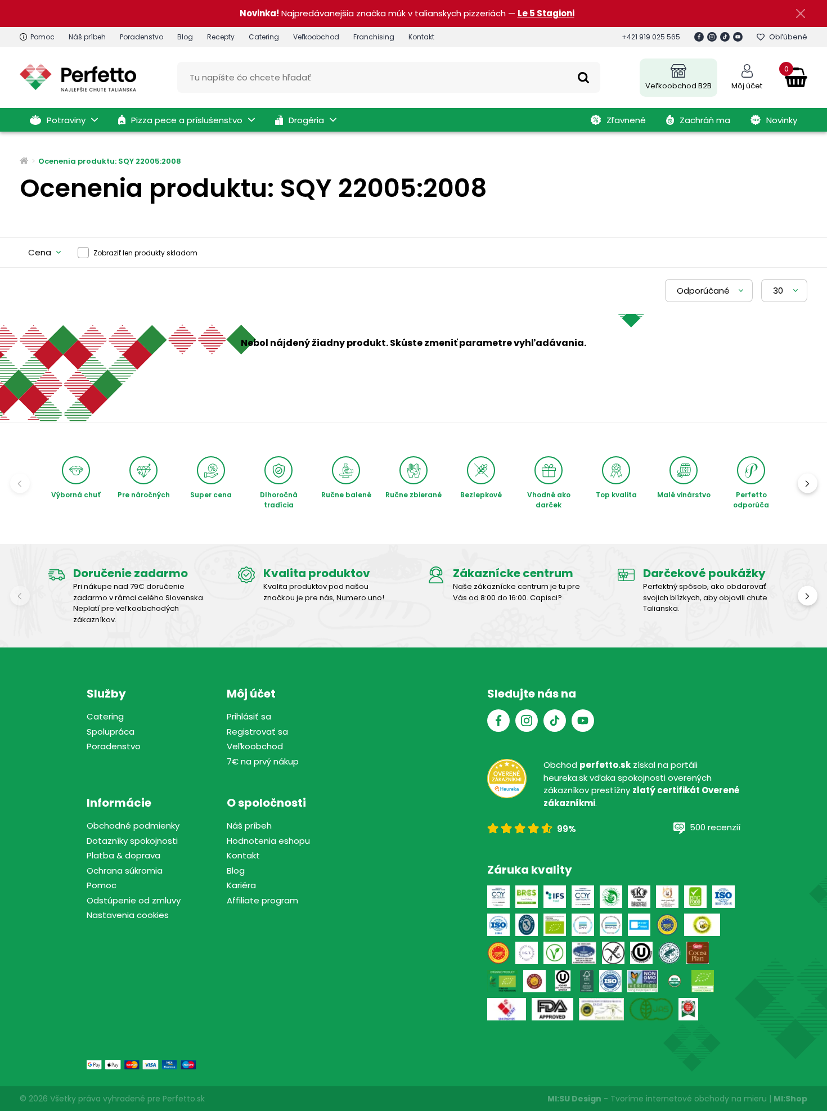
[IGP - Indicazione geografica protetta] (667, 925)
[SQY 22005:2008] (583, 896)
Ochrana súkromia (125, 870)
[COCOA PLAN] (697, 953)
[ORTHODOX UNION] (641, 953)
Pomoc (42, 37)
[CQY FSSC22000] (498, 896)
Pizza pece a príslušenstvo (186, 120)
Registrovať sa (257, 731)
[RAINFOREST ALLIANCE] (669, 953)
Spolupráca (110, 731)
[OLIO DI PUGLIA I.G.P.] (534, 981)
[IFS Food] (554, 896)
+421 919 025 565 (651, 37)
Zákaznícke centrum (513, 573)
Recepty (221, 37)
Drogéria (306, 120)
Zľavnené (626, 120)
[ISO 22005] (498, 925)
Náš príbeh (87, 37)
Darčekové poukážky (704, 573)
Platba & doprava (123, 855)
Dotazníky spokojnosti (132, 841)
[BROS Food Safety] (526, 896)
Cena (39, 252)
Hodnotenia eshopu (268, 841)
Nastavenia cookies (128, 915)
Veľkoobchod (316, 37)
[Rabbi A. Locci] (639, 896)
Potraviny (66, 120)
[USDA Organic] (674, 981)
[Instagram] (712, 37)
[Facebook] (699, 37)
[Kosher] (562, 981)
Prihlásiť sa (249, 716)
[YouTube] (738, 37)
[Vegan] (554, 953)
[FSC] (587, 981)
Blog (185, 37)
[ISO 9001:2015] (723, 896)
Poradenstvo (141, 37)
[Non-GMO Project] (642, 981)
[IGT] (526, 953)
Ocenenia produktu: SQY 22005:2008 (109, 161)
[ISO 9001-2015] (610, 981)
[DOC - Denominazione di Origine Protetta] (498, 953)
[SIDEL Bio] (502, 981)
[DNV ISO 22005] (583, 925)
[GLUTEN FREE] (613, 953)
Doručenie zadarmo (130, 573)
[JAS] (651, 1009)
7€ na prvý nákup (263, 761)
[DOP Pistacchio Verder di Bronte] (601, 1009)
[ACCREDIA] (526, 925)
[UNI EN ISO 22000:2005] (584, 953)
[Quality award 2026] (688, 1009)
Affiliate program (262, 900)
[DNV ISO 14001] (611, 925)
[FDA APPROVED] (552, 1009)
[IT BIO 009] (702, 981)
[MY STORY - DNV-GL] (639, 925)
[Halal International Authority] (667, 896)
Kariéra (241, 885)
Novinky (781, 120)
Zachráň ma (705, 120)
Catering (264, 37)
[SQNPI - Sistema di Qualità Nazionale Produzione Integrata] (702, 925)
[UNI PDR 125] (506, 1009)
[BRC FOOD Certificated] (695, 896)
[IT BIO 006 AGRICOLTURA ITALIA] (554, 925)
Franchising (373, 37)
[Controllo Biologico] (611, 896)
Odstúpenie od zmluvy (134, 900)
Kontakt (421, 37)
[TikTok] (725, 37)
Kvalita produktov (316, 573)
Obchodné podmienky (133, 825)
